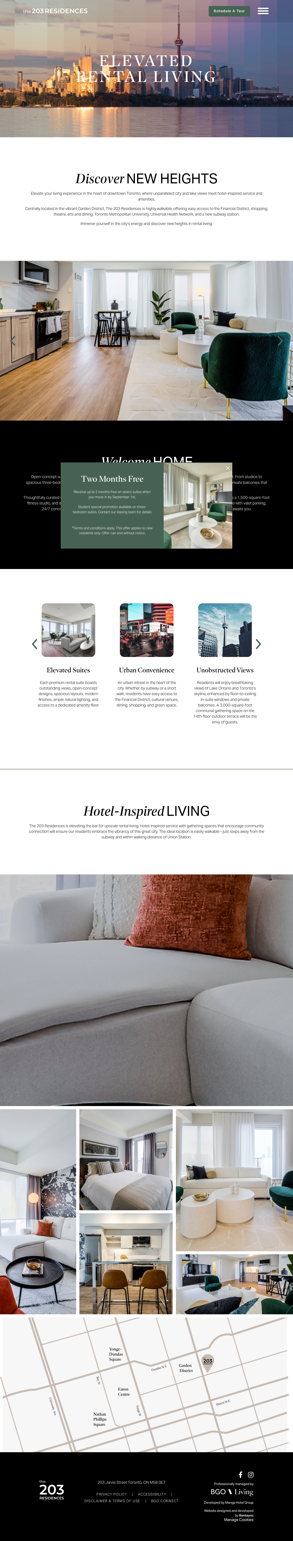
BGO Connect (165, 1501)
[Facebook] (241, 1475)
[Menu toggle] (263, 11)
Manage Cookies (239, 1519)
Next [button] (280, 340)
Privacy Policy (112, 1494)
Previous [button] (13, 340)
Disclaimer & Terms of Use (112, 1501)
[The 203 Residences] (55, 11)
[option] (146, 341)
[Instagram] (251, 1475)
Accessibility (152, 1494)
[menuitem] (112, 1494)
